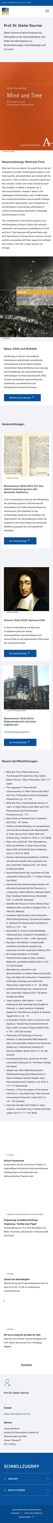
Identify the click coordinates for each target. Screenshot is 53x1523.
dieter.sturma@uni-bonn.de (17, 1414)
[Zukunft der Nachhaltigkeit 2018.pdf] (26, 1261)
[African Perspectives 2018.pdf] (26, 1142)
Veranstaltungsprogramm (16, 732)
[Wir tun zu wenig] (26, 1316)
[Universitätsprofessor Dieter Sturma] (5, 11)
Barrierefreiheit (25, 1517)
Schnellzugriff (21, 1466)
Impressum (15, 1513)
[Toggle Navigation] (47, 11)
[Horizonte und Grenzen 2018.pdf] (26, 1201)
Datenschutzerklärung (33, 1513)
